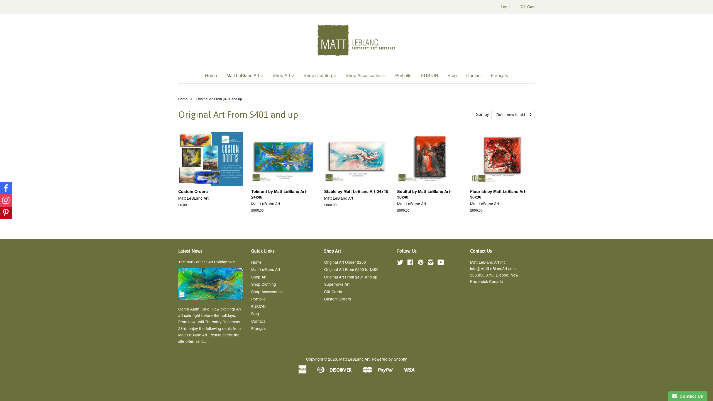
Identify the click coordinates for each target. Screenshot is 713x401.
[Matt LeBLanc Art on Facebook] (410, 263)
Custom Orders (337, 299)
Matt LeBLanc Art (354, 359)
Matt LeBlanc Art (243, 75)
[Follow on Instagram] (6, 200)
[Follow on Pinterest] (6, 213)
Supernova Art (337, 284)
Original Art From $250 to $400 (351, 269)
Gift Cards (333, 291)
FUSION (429, 75)
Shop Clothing (318, 75)
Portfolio (403, 75)
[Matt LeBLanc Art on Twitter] (400, 263)
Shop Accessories (364, 75)
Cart (531, 6)
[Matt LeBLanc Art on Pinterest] (420, 263)
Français (499, 75)
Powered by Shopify (389, 359)
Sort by (482, 114)
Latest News (190, 250)
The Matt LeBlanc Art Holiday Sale (206, 262)
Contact (474, 75)
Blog (452, 75)
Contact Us (690, 396)
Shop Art (282, 75)
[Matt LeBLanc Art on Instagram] (431, 263)
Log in (506, 6)
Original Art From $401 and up (350, 277)
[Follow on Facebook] (6, 188)
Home (211, 75)
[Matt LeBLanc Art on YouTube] (441, 263)
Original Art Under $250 (345, 262)
